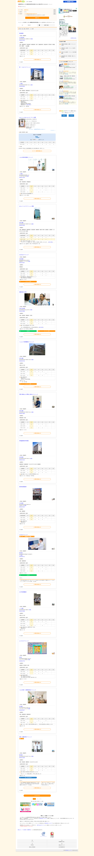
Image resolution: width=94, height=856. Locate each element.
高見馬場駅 (21, 258)
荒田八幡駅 (21, 222)
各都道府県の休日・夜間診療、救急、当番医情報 (68, 57)
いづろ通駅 (21, 608)
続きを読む (29, 104)
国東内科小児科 (23, 292)
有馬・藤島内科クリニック (25, 736)
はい (64, 115)
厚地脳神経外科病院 (24, 440)
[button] (60, 29)
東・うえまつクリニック (25, 67)
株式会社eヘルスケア (43, 818)
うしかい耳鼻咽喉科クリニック (26, 341)
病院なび (21, 1)
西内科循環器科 (23, 486)
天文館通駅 (21, 503)
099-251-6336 (22, 757)
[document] (37, 47)
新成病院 (21, 33)
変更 (54, 13)
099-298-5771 (22, 556)
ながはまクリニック (24, 254)
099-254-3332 (22, 40)
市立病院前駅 (21, 37)
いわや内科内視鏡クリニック (26, 157)
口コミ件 (32, 536)
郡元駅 (20, 657)
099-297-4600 (22, 413)
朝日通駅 (21, 706)
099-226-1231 (22, 459)
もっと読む (34, 581)
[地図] (32, 38)
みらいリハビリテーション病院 (26, 206)
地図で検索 (46, 25)
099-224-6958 (22, 311)
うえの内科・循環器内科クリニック (27, 690)
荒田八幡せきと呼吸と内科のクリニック (28, 394)
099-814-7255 (22, 177)
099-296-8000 (22, 86)
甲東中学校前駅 (22, 308)
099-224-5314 (22, 506)
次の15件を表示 (37, 795)
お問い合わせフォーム (40, 825)
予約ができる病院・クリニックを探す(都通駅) (68, 53)
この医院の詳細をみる (37, 59)
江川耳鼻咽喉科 (23, 592)
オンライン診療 (27, 117)
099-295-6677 (22, 710)
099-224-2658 (22, 611)
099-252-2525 (22, 225)
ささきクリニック (23, 534)
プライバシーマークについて (43, 836)
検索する (37, 17)
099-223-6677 (22, 262)
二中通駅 (21, 83)
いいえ (71, 115)
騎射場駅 (21, 552)
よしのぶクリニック (24, 640)
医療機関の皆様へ (70, 1)
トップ (32, 841)
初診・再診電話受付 (28, 777)
